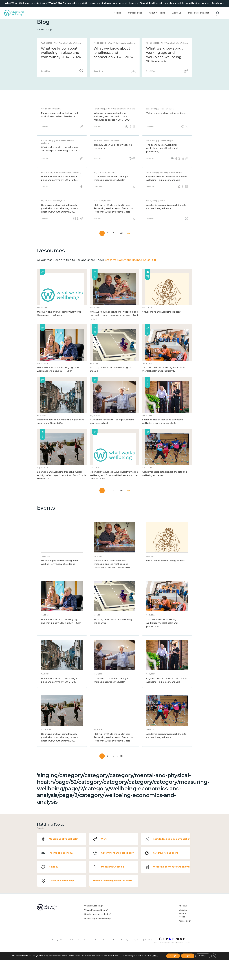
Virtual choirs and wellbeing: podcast (166, 113)
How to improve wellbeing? (97, 918)
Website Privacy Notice (183, 913)
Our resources (135, 13)
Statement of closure (59, 48)
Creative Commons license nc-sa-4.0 (130, 260)
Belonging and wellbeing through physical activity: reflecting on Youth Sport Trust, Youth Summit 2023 (60, 208)
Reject (187, 956)
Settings (202, 956)
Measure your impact (198, 13)
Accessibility (185, 921)
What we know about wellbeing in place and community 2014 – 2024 (166, 52)
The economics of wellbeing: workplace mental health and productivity (162, 148)
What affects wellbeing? (96, 910)
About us (176, 13)
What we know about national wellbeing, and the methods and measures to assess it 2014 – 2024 (113, 57)
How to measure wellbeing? (97, 914)
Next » (128, 233)
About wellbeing (157, 13)
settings (155, 956)
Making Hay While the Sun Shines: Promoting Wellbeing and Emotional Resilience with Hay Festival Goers (113, 208)
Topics (117, 13)
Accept (173, 956)
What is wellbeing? (93, 906)
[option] (62, 57)
